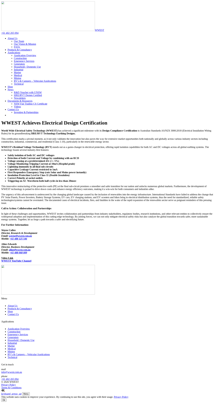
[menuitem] (12, 38)
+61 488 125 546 (18, 238)
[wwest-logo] (48, 293)
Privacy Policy (121, 397)
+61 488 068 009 (18, 252)
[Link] (3, 390)
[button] (11, 393)
